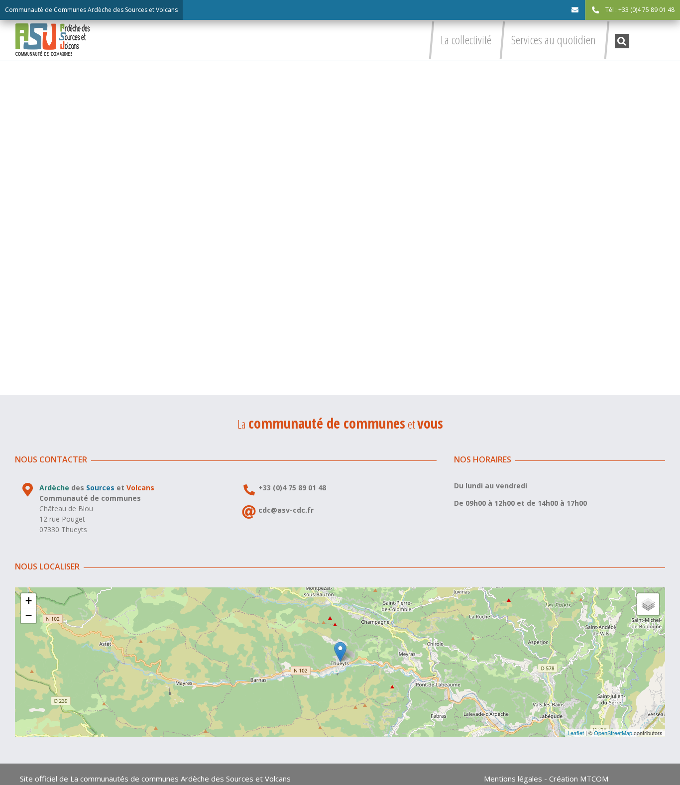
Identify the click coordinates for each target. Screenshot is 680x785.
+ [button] (28, 600)
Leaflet (575, 733)
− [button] (28, 615)
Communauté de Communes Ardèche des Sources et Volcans (91, 9)
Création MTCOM (578, 779)
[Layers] (648, 604)
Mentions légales (513, 779)
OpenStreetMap (613, 733)
